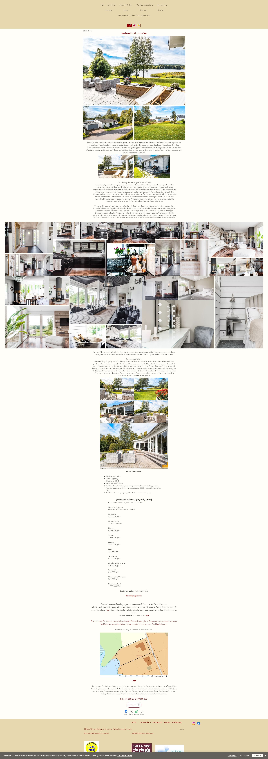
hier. (147, 615)
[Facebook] (199, 723)
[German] (129, 25)
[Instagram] (194, 723)
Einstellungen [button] (232, 756)
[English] (134, 25)
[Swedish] (138, 25)
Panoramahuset (167, 607)
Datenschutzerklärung (124, 756)
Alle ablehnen (244, 756)
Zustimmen (257, 756)
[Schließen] (265, 755)
